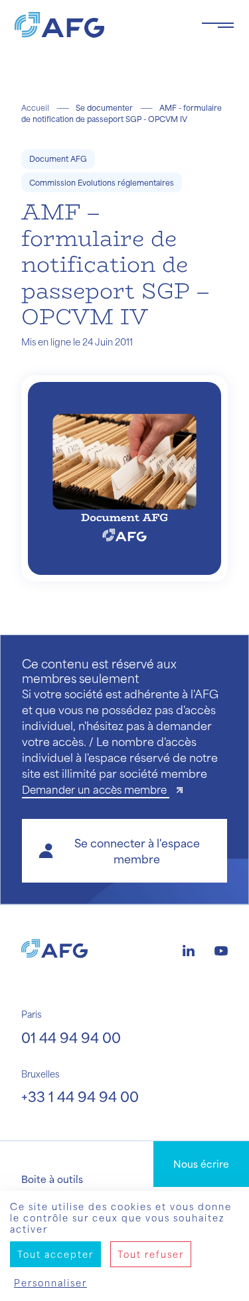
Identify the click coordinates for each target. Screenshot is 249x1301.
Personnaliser (50, 1282)
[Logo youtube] (221, 949)
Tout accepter (55, 1254)
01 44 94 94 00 (71, 1037)
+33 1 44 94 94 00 (80, 1096)
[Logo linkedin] (189, 949)
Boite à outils (52, 1179)
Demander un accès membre (95, 789)
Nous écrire (201, 1164)
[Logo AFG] (97, 25)
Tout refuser (151, 1254)
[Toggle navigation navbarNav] (217, 25)
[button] (124, 851)
